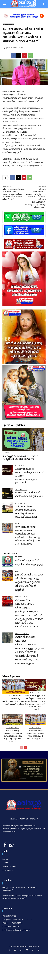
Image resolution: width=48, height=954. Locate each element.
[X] (18, 55)
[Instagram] (15, 950)
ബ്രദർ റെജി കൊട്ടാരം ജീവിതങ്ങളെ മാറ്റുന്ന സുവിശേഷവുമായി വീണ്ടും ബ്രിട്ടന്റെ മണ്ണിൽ (29, 582)
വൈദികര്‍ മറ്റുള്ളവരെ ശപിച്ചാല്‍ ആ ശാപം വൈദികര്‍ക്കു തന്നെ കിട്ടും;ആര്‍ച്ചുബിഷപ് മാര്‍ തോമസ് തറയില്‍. (35, 703)
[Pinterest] (24, 55)
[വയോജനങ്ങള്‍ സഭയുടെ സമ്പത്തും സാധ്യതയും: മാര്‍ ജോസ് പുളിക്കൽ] (35, 719)
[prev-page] (21, 747)
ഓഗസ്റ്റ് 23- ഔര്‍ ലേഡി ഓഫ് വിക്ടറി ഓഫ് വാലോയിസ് (20, 457)
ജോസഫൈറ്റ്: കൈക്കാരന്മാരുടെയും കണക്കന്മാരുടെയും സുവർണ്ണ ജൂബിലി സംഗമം (13, 736)
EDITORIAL (19, 557)
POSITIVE (19, 523)
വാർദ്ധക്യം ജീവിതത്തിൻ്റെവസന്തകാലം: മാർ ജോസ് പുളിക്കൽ (15, 702)
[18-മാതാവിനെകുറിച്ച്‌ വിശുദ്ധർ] (24, 770)
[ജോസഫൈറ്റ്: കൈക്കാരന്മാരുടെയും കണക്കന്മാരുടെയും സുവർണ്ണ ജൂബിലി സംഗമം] (12, 719)
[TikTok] (21, 950)
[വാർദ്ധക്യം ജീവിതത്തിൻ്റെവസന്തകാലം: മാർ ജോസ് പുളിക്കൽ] (15, 686)
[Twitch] (27, 950)
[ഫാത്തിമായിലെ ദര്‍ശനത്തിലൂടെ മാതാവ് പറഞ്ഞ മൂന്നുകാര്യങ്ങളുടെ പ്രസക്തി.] (7, 470)
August (5, 453)
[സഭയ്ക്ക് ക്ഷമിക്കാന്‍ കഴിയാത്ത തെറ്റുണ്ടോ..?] (7, 493)
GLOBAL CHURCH (22, 633)
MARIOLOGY (20, 465)
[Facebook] (13, 55)
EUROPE (18, 571)
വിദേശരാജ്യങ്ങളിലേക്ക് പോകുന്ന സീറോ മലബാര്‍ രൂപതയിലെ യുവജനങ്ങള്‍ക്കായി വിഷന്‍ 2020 (13, 194)
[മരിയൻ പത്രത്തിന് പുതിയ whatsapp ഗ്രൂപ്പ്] (7, 561)
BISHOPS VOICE (9, 24)
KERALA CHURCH (22, 596)
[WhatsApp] (30, 55)
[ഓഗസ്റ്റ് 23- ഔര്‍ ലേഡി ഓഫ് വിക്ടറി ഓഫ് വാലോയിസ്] (23, 439)
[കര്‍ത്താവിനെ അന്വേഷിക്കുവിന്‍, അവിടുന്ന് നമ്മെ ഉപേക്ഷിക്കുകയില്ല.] (7, 507)
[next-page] (25, 747)
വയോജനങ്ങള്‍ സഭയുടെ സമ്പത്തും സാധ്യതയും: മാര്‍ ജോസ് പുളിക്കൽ (35, 734)
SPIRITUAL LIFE (21, 489)
